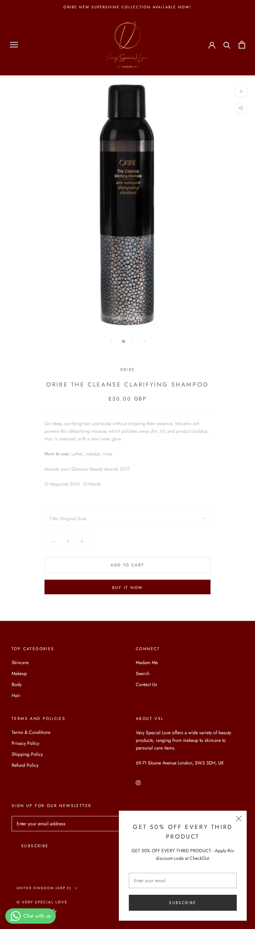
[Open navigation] (14, 45)
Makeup (19, 673)
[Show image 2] (131, 341)
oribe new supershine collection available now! (127, 7)
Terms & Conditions (31, 732)
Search (142, 673)
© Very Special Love (42, 902)
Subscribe (183, 903)
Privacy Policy (25, 743)
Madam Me (147, 662)
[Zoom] (241, 91)
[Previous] (111, 341)
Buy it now (127, 588)
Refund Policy (25, 765)
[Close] (239, 819)
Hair (16, 695)
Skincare (20, 662)
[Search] (226, 44)
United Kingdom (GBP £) (44, 887)
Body (17, 684)
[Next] (144, 341)
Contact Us (146, 684)
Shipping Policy (27, 754)
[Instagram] (138, 782)
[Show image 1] (123, 341)
